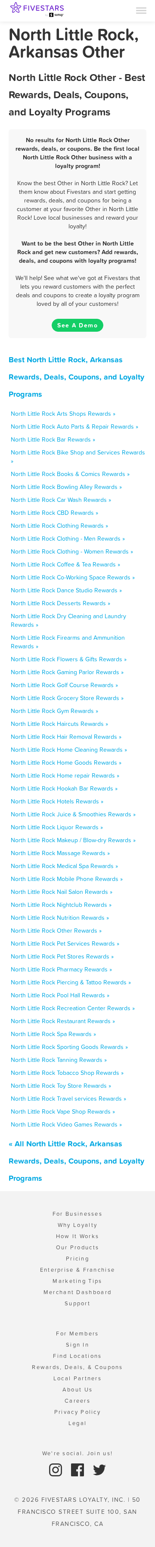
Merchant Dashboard (77, 1292)
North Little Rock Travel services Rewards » (68, 1098)
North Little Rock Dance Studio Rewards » (66, 590)
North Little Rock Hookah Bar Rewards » (64, 788)
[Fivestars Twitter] (99, 1469)
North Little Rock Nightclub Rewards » (61, 904)
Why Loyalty (77, 1225)
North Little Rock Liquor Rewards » (57, 827)
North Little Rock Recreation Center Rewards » (73, 1008)
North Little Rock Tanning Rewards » (59, 1059)
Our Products (77, 1247)
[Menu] (141, 10)
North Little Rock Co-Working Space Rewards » (73, 577)
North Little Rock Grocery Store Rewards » (67, 698)
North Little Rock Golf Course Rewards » (64, 685)
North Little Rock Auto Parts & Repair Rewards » (74, 426)
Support (77, 1303)
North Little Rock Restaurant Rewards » (63, 1021)
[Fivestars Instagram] (57, 1469)
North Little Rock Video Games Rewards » (66, 1124)
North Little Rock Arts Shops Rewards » (63, 413)
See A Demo (77, 325)
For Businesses (77, 1214)
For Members (77, 1333)
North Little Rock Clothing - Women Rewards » (72, 551)
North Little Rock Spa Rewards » (53, 1034)
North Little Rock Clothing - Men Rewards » (68, 538)
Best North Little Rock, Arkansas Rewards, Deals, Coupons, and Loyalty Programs (76, 377)
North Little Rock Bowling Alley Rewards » (66, 486)
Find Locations (77, 1356)
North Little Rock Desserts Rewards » (60, 603)
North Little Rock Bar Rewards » (53, 439)
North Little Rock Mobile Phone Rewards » (67, 879)
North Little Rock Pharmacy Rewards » (61, 969)
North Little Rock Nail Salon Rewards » (61, 891)
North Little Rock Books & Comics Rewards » (70, 474)
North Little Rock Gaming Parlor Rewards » (67, 672)
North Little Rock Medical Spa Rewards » (64, 866)
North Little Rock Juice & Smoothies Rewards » (73, 814)
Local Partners (77, 1378)
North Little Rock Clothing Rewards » (59, 525)
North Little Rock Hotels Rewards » (57, 801)
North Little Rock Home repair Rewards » (65, 775)
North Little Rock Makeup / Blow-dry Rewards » (73, 840)
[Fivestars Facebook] (79, 1469)
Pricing (77, 1258)
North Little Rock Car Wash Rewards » (61, 499)
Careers (77, 1401)
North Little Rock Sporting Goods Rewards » (69, 1047)
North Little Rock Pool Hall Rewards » (60, 995)
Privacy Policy (77, 1412)
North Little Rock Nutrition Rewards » (60, 917)
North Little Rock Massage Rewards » (60, 853)
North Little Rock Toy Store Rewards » (61, 1085)
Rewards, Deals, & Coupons (77, 1367)
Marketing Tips (77, 1281)
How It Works (77, 1236)
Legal (77, 1423)
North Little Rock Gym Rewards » (54, 711)
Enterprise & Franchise (77, 1270)
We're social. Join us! (77, 1453)
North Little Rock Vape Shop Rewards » (63, 1111)
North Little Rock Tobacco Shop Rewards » (67, 1072)
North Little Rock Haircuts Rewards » (59, 723)
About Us (77, 1389)
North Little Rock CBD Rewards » (54, 512)
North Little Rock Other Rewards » (56, 930)
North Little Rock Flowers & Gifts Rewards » (69, 659)
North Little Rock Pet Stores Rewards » (62, 956)
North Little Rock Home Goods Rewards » (66, 762)
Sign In (77, 1345)
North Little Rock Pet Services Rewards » (65, 943)
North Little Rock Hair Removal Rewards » (66, 736)
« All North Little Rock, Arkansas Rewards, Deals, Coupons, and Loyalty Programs (76, 1161)
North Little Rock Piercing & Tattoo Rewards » (71, 982)
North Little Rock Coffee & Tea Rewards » (65, 564)
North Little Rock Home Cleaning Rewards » (69, 749)
